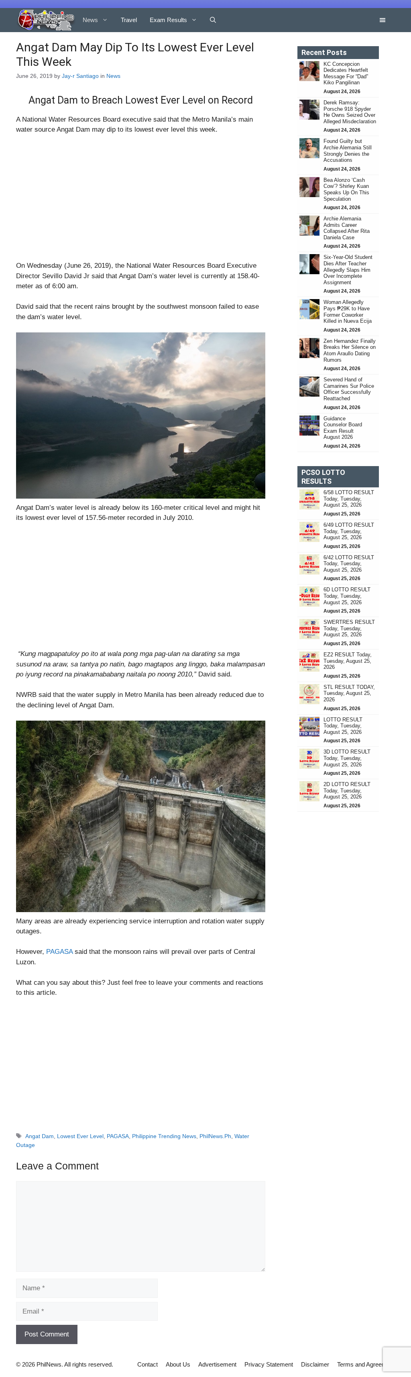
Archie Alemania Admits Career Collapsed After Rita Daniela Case (347, 228)
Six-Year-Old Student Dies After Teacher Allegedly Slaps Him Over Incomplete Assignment (348, 269)
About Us (178, 1364)
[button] (212, 20)
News (90, 19)
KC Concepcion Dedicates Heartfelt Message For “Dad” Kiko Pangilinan (346, 73)
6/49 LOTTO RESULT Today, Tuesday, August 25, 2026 (349, 531)
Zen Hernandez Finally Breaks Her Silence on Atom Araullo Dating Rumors (350, 350)
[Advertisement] (140, 201)
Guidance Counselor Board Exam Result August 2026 (343, 428)
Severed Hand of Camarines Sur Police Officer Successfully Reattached (349, 389)
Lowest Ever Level (80, 1136)
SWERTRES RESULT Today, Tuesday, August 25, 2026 (349, 628)
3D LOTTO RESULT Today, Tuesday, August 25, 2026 (347, 758)
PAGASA (59, 951)
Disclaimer (315, 1364)
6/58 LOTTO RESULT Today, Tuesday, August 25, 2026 (349, 498)
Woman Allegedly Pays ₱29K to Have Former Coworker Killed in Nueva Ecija (348, 311)
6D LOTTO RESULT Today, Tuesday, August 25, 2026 (347, 596)
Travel (129, 19)
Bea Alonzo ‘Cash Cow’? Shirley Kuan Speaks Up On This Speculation (346, 189)
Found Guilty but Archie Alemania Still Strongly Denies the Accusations (348, 150)
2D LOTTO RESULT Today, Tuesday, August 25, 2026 (347, 790)
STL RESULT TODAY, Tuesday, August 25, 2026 (349, 693)
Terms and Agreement (366, 1364)
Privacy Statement (268, 1364)
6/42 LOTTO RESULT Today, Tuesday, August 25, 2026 (349, 563)
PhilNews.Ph (215, 1136)
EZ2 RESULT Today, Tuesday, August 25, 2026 (348, 661)
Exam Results (168, 19)
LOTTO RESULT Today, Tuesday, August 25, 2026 (343, 726)
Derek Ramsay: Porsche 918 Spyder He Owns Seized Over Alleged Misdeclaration (350, 112)
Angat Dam (39, 1136)
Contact (147, 1364)
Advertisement (217, 1364)
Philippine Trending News (164, 1136)
